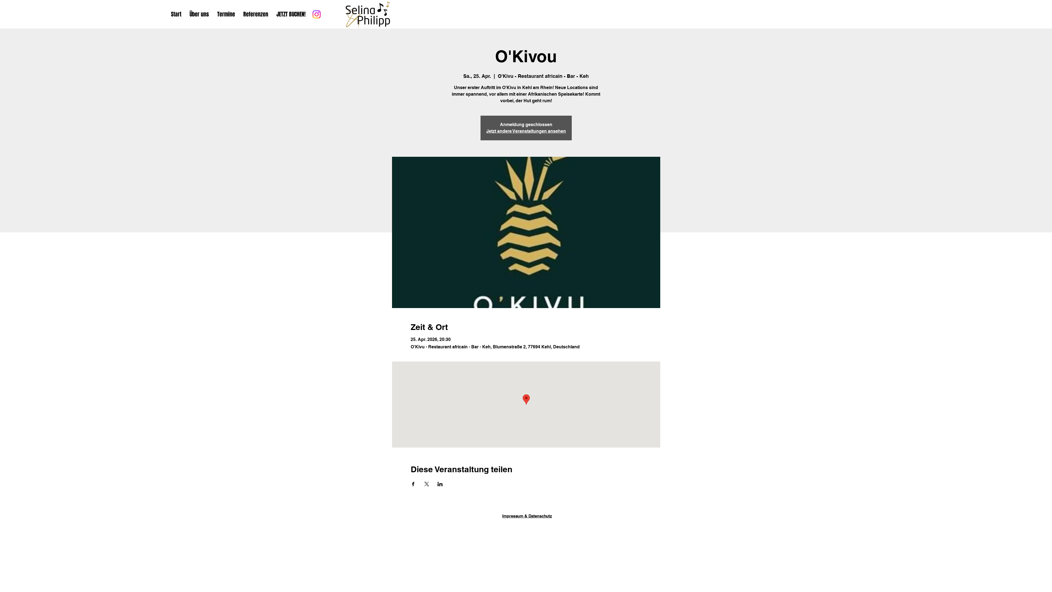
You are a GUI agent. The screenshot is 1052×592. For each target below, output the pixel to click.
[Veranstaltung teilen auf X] (426, 484)
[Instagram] (316, 14)
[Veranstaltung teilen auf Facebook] (413, 484)
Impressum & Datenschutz (527, 516)
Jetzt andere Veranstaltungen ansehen (526, 131)
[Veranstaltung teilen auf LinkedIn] (440, 484)
